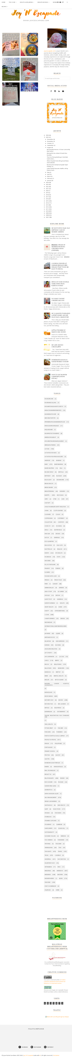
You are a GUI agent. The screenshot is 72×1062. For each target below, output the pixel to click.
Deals (46, 530)
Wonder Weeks (49, 878)
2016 (47, 199)
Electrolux (48, 549)
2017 (47, 197)
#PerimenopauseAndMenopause (55, 422)
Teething (47, 843)
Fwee (46, 584)
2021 (47, 188)
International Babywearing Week (55, 626)
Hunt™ (47, 611)
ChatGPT (47, 503)
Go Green (61, 591)
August (49, 147)
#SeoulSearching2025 (52, 425)
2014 (47, 203)
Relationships (49, 778)
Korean (47, 645)
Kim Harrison (60, 641)
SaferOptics (48, 789)
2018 (47, 195)
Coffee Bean (49, 518)
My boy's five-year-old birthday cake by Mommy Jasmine (61, 230)
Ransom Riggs (58, 766)
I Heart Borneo (50, 618)
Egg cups (60, 545)
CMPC (46, 499)
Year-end (47, 882)
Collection (48, 522)
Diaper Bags (58, 530)
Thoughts (48, 851)
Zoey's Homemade (50, 886)
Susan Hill (61, 828)
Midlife (47, 679)
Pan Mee (60, 728)
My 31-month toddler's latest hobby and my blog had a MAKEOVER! (61, 315)
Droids (58, 533)
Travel (60, 851)
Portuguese (48, 747)
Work (61, 878)
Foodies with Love (51, 576)
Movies (61, 700)
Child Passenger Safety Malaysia (55, 506)
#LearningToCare (50, 414)
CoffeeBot (61, 518)
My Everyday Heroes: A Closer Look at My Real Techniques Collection (10, 39)
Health (62, 603)
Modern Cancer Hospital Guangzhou (57, 684)
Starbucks (48, 816)
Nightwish (57, 707)
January (49, 180)
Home (60, 607)
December (50, 139)
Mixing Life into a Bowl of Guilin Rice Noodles (29, 38)
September (50, 145)
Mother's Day (49, 700)
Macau (47, 664)
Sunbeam (59, 824)
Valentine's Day (50, 863)
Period (47, 743)
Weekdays (60, 870)
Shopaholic (48, 805)
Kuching (58, 645)
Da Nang (59, 526)
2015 (47, 201)
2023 (47, 184)
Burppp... (47, 495)
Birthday (48, 476)
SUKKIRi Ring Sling (50, 786)
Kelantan (48, 641)
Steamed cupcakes (50, 820)
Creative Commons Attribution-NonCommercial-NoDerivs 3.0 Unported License (55, 981)
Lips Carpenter (49, 656)
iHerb (57, 890)
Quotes (47, 759)
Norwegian (48, 711)
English (59, 549)
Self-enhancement (50, 797)
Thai (60, 847)
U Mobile (58, 855)
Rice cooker (48, 782)
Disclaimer (56, 1055)
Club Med (48, 514)
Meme (46, 676)
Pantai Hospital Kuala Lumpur (55, 736)
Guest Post (48, 599)
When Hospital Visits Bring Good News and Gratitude (29, 63)
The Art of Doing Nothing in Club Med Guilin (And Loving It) (11, 63)
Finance (47, 568)
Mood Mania (49, 696)
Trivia (46, 855)
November (50, 141)
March (49, 176)
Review (62, 778)
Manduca (48, 672)
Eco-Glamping (49, 541)
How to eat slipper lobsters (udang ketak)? (59, 376)
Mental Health (58, 676)
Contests (61, 522)
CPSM (54, 499)
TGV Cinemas (49, 840)
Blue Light (48, 479)
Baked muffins (49, 468)
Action (47, 449)
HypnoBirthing (60, 611)
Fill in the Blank (50, 564)
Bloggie (59, 476)
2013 (47, 205)
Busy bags (60, 495)
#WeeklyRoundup (50, 437)
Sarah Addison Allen (51, 793)
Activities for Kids (51, 452)
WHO (59, 867)
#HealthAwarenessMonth (53, 410)
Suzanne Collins (50, 836)
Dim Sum (47, 533)
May (48, 172)
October (49, 143)
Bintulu (61, 472)
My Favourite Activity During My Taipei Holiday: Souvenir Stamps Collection (10, 91)
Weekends (48, 874)
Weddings (48, 870)
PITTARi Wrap (49, 728)
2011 (47, 209)
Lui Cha (61, 656)
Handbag (60, 599)
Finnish (58, 568)
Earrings (57, 537)
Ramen (47, 766)
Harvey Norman (50, 603)
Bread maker (49, 487)
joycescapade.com (49, 51)
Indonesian (48, 622)
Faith (58, 557)
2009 (47, 213)
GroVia (58, 595)
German (61, 587)
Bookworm (60, 479)
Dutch (47, 537)
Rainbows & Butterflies (52, 763)
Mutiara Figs (49, 704)
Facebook (48, 557)
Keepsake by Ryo (50, 637)
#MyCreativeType (50, 418)
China (46, 510)
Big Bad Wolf (49, 472)
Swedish (63, 836)
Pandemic (60, 732)
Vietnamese (48, 867)
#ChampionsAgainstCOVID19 (54, 406)
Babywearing (58, 464)
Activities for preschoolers (54, 456)
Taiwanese (61, 840)
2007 (47, 217)
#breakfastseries (50, 445)
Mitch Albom (59, 679)
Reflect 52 (48, 774)
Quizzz (58, 755)
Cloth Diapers (58, 510)
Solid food (56, 809)
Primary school (50, 751)
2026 (47, 135)
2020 (47, 190)
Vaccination (62, 859)
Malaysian (48, 668)
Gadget (55, 584)
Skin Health (61, 805)
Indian (62, 618)
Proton (47, 755)
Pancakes (48, 732)
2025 (47, 137)
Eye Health (58, 553)
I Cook (47, 614)
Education (48, 545)
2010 (47, 211)
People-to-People (50, 739)
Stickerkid (48, 824)
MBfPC (57, 660)
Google (47, 595)
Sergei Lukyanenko (51, 801)
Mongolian (48, 692)
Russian (60, 782)
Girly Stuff (48, 591)
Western (60, 874)
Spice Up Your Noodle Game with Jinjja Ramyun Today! (60, 283)
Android (47, 460)
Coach (58, 514)
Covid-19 (47, 526)
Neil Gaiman (62, 704)
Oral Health (49, 724)
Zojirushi (48, 890)
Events (47, 553)
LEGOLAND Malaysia (51, 649)
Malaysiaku (58, 664)
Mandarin (61, 668)
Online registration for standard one (57, 716)
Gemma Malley (49, 587)
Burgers (62, 491)
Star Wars (58, 813)
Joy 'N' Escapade (28, 1055)
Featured (48, 560)
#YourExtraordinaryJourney (54, 441)
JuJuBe (58, 633)
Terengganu (49, 847)
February (50, 178)
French (47, 580)
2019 (47, 192)
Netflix (47, 707)
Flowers (47, 572)
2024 (47, 182)
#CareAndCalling (50, 402)
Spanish (47, 813)
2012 (47, 207)
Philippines (58, 743)
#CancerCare (49, 398)
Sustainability (49, 832)
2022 (47, 186)
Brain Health (49, 483)
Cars (62, 499)
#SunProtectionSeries (52, 433)
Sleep (46, 809)
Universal (48, 859)
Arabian (58, 460)
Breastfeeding (49, 491)
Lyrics (47, 660)
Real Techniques (50, 770)
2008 (47, 215)
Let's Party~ (49, 652)
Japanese (47, 633)
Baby (46, 464)
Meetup (58, 672)
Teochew (58, 843)
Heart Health (49, 607)
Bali (61, 468)
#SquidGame (49, 429)
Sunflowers (48, 828)
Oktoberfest (61, 711)
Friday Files (58, 580)
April (48, 174)
